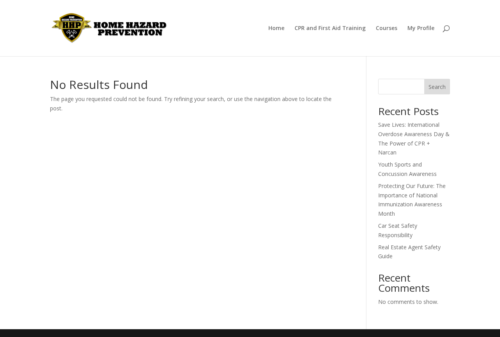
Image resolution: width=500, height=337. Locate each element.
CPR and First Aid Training (330, 28)
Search (437, 86)
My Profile (420, 28)
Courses (386, 28)
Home (276, 28)
